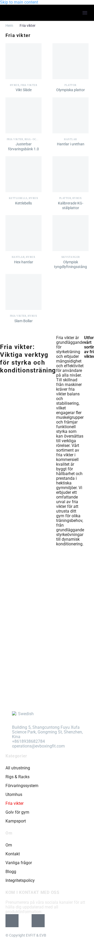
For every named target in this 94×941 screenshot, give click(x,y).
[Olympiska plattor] (70, 61)
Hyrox (14, 85)
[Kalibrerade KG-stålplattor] (70, 174)
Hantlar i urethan (70, 144)
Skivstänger (70, 257)
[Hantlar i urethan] (70, 115)
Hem (9, 25)
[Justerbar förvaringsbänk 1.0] (23, 115)
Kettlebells (18, 198)
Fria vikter (29, 85)
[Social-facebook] (12, 920)
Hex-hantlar (23, 262)
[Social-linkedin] (38, 920)
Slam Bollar (23, 321)
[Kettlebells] (23, 174)
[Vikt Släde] (23, 61)
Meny (85, 13)
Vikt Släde (24, 90)
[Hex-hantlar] (23, 233)
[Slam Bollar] (23, 292)
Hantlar (70, 139)
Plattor (70, 85)
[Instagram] (25, 920)
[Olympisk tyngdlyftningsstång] (70, 233)
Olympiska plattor (70, 90)
